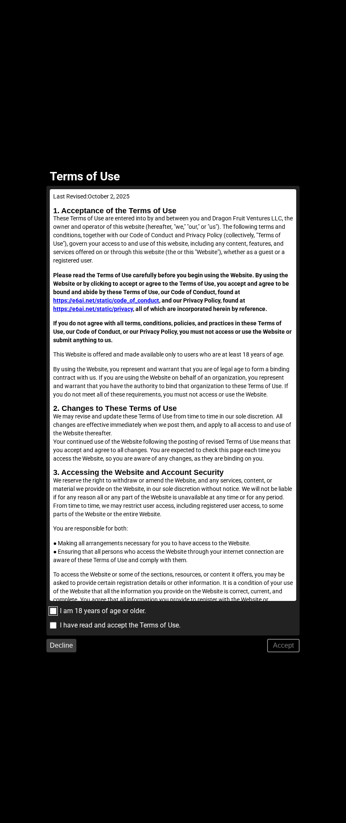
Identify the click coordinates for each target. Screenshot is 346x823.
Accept (283, 645)
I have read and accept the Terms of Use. (120, 625)
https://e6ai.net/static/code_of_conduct (106, 300)
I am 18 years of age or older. (103, 611)
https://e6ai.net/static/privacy (93, 309)
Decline (61, 645)
